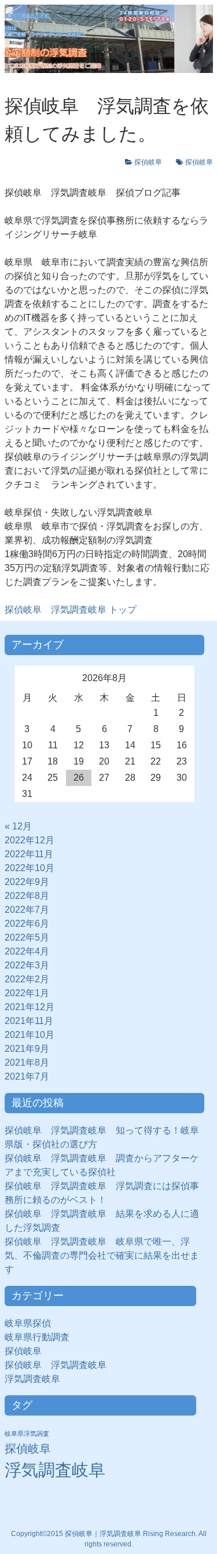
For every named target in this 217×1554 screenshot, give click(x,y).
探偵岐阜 (151, 162)
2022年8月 (27, 896)
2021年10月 (29, 1035)
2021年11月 (29, 1021)
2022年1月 (27, 993)
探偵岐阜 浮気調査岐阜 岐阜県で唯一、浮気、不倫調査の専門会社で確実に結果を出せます (102, 1255)
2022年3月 (27, 965)
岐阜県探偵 (28, 1323)
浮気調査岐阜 (32, 1379)
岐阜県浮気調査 (27, 1433)
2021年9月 (27, 1049)
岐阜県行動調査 (37, 1337)
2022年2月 (27, 979)
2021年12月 (29, 1007)
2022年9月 (27, 882)
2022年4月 (27, 951)
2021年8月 (27, 1062)
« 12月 (18, 826)
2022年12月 (29, 840)
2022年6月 (27, 923)
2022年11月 (29, 854)
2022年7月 (27, 910)
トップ (71, 610)
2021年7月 (27, 1076)
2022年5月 (27, 937)
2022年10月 (29, 868)
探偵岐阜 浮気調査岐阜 (55, 1365)
